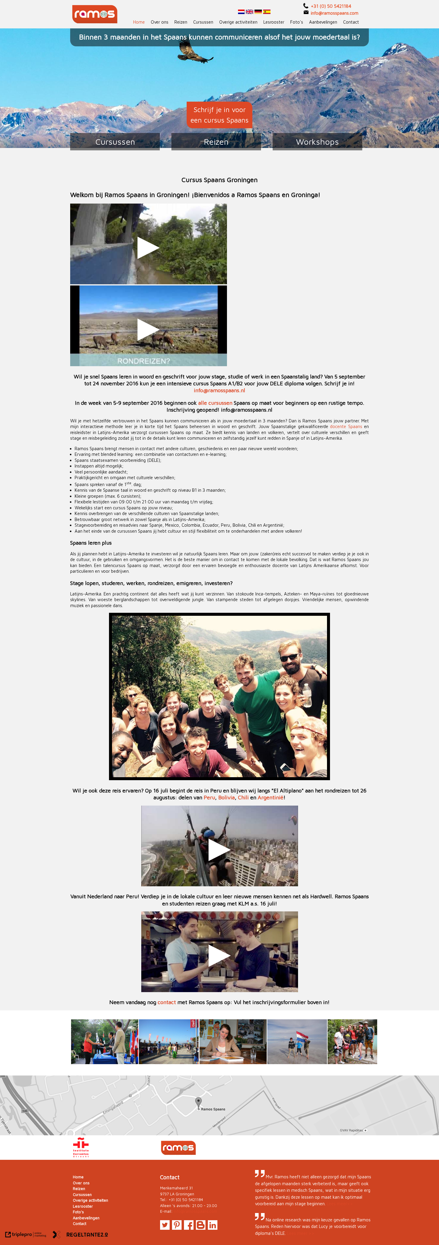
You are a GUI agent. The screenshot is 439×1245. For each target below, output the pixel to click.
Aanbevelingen (323, 22)
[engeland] (249, 12)
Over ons (159, 22)
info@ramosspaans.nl (219, 390)
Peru (209, 797)
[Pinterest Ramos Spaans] (177, 1228)
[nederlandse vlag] (241, 12)
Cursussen (203, 22)
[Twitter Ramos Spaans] (165, 1228)
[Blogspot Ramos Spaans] (200, 1228)
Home (139, 22)
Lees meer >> (300, 1233)
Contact (351, 22)
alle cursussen (215, 403)
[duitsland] (258, 12)
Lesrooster (273, 22)
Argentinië (270, 797)
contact (167, 1002)
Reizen (180, 22)
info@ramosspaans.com (195, 1211)
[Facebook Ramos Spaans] (189, 1228)
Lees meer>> (340, 1203)
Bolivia (226, 797)
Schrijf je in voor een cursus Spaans (219, 115)
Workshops (317, 141)
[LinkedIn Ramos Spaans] (212, 1228)
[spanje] (267, 12)
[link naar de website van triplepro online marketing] (25, 1236)
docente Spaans (346, 426)
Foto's (296, 22)
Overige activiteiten (238, 22)
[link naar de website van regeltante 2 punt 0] (80, 1236)
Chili (243, 797)
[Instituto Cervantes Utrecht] (81, 1156)
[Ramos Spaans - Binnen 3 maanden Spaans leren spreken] (95, 14)
